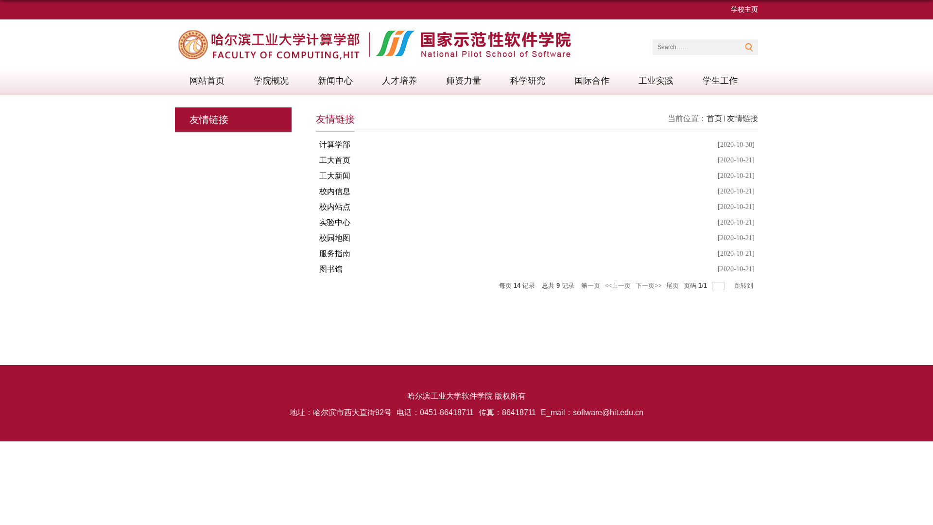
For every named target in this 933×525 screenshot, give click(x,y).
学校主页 (744, 9)
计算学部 (334, 144)
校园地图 (334, 238)
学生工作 (720, 81)
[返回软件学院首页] (378, 33)
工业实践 (656, 81)
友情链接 (742, 118)
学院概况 (271, 81)
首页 (714, 118)
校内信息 (334, 191)
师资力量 (463, 81)
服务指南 (334, 253)
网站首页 (207, 81)
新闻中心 (335, 81)
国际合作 (591, 81)
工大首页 (334, 160)
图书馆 (331, 269)
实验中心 (334, 222)
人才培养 (399, 81)
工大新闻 (334, 176)
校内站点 (334, 207)
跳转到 (744, 285)
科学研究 (527, 81)
